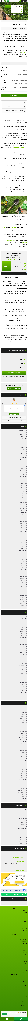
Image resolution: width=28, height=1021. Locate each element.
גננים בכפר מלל (23, 578)
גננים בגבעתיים (23, 470)
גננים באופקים (24, 656)
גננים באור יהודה (23, 501)
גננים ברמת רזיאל (23, 818)
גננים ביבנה (24, 464)
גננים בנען (24, 540)
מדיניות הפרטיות (4, 272)
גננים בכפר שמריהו (23, 482)
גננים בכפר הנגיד (23, 637)
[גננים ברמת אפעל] (14, 205)
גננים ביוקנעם (24, 733)
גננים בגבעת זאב (23, 839)
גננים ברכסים (24, 745)
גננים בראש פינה (23, 794)
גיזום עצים (25, 979)
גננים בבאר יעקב (23, 459)
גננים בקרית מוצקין (23, 737)
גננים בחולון (24, 438)
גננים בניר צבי (24, 533)
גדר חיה (25, 948)
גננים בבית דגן (24, 499)
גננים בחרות (24, 571)
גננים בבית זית (24, 835)
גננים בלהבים (24, 669)
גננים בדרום (24, 624)
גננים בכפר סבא (23, 442)
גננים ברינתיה (24, 510)
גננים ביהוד (24, 489)
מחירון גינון (25, 912)
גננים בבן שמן (24, 590)
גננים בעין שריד (23, 519)
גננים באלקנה (24, 586)
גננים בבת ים (24, 466)
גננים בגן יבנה (24, 629)
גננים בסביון (24, 546)
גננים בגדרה (24, 627)
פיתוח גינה (25, 970)
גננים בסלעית (24, 535)
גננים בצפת (24, 752)
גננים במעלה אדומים (22, 828)
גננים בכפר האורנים (23, 575)
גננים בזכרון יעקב (23, 730)
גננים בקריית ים (23, 743)
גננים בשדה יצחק (23, 748)
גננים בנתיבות (24, 635)
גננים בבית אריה (23, 556)
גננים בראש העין (23, 447)
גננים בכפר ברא (23, 573)
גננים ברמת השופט (23, 531)
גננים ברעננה (24, 440)
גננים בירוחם (24, 663)
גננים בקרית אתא (23, 726)
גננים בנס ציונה (23, 457)
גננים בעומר (24, 654)
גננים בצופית (24, 512)
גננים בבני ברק (24, 472)
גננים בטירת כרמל (23, 779)
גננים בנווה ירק (24, 537)
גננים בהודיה (24, 692)
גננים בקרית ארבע (23, 644)
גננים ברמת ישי (23, 760)
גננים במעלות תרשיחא (22, 790)
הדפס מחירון (13, 96)
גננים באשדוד (24, 616)
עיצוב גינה (25, 959)
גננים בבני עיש (24, 679)
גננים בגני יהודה (23, 563)
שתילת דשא (25, 952)
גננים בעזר (24, 667)
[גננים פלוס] (23, 1)
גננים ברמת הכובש (23, 525)
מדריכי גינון (25, 915)
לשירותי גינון (24, 52)
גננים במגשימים (23, 576)
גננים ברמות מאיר (23, 646)
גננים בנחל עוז (24, 690)
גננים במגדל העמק (23, 735)
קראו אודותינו (24, 919)
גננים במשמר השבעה (22, 550)
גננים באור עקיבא (23, 508)
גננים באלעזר (24, 824)
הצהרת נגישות (24, 930)
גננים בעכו (24, 771)
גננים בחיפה (24, 709)
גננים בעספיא (24, 773)
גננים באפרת (24, 557)
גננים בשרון (24, 449)
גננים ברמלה (24, 461)
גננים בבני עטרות (23, 603)
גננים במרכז (24, 451)
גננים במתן (24, 567)
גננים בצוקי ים (24, 514)
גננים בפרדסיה (24, 527)
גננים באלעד (24, 483)
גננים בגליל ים (24, 592)
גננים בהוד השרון (23, 432)
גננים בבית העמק (23, 783)
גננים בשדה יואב (23, 641)
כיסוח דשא (13, 227)
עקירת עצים (25, 987)
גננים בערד (24, 643)
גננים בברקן (24, 588)
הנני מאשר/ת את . (14, 14)
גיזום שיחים (25, 981)
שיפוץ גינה (25, 968)
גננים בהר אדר (24, 565)
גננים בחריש (24, 724)
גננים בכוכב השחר (23, 843)
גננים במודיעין (24, 811)
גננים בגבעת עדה (23, 786)
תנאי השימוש (14, 14)
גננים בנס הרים (24, 834)
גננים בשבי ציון (24, 758)
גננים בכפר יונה (23, 468)
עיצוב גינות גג (25, 961)
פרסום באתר (25, 923)
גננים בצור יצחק (23, 601)
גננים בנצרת (24, 741)
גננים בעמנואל (24, 542)
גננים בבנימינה (24, 775)
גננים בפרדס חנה (23, 718)
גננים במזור (24, 552)
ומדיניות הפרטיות (9, 14)
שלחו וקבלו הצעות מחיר (14, 373)
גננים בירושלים (24, 809)
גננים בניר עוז (24, 694)
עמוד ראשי (25, 910)
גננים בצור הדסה (23, 816)
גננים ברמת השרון (23, 463)
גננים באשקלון (24, 622)
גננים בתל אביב (23, 455)
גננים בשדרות (24, 633)
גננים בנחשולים (23, 767)
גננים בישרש (24, 506)
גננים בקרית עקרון (23, 747)
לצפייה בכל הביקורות (14, 414)
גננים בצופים (24, 518)
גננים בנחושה (24, 650)
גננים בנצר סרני (23, 544)
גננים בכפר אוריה (23, 822)
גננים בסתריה (24, 580)
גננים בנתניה (24, 436)
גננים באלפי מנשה (23, 493)
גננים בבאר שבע (23, 620)
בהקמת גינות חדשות (19, 147)
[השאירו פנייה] (5, 1)
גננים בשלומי (24, 788)
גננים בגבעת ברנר (23, 504)
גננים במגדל (24, 798)
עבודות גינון (25, 937)
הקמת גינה (25, 963)
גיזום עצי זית (25, 983)
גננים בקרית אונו (23, 476)
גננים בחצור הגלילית (22, 792)
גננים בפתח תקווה (23, 434)
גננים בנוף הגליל (23, 800)
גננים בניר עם (24, 696)
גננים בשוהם (24, 474)
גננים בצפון (24, 714)
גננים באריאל (24, 559)
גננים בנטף (24, 820)
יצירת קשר (25, 921)
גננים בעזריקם (24, 660)
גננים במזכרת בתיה (23, 548)
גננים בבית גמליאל (23, 675)
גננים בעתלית (24, 764)
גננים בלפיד (24, 830)
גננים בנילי (24, 584)
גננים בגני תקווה (23, 502)
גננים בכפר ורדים (23, 781)
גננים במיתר (24, 688)
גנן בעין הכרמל (24, 754)
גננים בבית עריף (23, 599)
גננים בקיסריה (24, 707)
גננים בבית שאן (24, 777)
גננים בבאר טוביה (23, 677)
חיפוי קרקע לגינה (24, 945)
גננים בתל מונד (23, 487)
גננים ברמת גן (24, 444)
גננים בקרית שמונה (23, 684)
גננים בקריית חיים (23, 731)
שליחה (8, 7)
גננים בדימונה (24, 686)
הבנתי (4, 1013)
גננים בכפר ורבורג (23, 665)
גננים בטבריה (24, 722)
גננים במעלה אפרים (22, 832)
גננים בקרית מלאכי (23, 639)
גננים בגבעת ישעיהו (23, 837)
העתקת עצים (24, 985)
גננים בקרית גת (23, 625)
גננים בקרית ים (24, 762)
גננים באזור (24, 561)
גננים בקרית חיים (23, 766)
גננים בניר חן (24, 671)
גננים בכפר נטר (23, 582)
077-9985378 (11, 259)
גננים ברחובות (24, 618)
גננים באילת (24, 658)
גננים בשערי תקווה (23, 495)
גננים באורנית (24, 569)
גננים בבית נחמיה (23, 595)
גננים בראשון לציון (23, 430)
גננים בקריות (24, 712)
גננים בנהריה (24, 711)
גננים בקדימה (24, 485)
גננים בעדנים (24, 491)
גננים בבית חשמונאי (23, 597)
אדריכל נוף (25, 972)
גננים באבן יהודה (23, 497)
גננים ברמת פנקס (23, 523)
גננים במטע (24, 826)
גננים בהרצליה (24, 445)
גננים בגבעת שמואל (23, 594)
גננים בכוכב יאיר (23, 478)
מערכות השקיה (24, 941)
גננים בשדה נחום (23, 750)
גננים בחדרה (24, 453)
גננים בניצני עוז (23, 521)
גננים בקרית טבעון (23, 769)
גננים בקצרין (24, 796)
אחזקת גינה (25, 950)
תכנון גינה (25, 965)
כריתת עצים (25, 976)
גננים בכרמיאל (24, 716)
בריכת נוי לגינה (24, 943)
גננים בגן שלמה (23, 631)
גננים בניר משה (23, 652)
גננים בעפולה (24, 720)
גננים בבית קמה (23, 682)
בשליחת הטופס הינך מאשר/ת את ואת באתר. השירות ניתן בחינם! (13, 273)
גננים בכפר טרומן (23, 605)
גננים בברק (24, 785)
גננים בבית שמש (23, 813)
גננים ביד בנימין (23, 607)
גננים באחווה (24, 662)
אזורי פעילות (25, 917)
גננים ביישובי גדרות (23, 698)
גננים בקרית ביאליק (23, 739)
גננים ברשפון (24, 756)
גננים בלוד (24, 480)
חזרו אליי (6, 266)
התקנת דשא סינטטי (23, 939)
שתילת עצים (25, 954)
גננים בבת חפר (24, 554)
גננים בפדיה (24, 529)
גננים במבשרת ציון (23, 815)
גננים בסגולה (24, 648)
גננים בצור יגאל (23, 516)
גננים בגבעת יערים (23, 841)
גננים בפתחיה (24, 538)
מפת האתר (25, 932)
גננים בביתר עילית (23, 681)
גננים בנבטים (24, 673)
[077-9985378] (8, 1)
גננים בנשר (24, 728)
